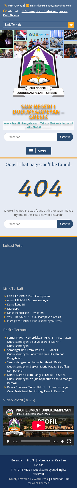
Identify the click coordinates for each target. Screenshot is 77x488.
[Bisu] (63, 441)
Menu (42, 151)
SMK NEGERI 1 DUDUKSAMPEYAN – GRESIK (39, 111)
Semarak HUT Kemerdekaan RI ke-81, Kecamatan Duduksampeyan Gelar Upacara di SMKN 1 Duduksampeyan (39, 342)
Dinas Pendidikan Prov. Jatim (25, 313)
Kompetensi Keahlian (52, 460)
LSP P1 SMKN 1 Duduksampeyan (28, 296)
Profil (30, 460)
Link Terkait (13, 24)
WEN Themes (40, 483)
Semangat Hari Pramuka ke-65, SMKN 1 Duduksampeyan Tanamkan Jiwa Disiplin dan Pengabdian (35, 354)
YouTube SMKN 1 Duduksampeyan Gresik (34, 317)
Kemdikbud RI (16, 304)
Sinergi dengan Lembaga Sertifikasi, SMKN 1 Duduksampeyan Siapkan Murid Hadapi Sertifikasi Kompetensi (38, 366)
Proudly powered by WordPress (28, 479)
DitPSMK (13, 308)
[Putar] (8, 441)
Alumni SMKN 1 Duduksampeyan (28, 300)
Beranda (16, 460)
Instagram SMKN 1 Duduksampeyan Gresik (34, 321)
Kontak (38, 464)
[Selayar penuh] (69, 441)
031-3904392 (16, 5)
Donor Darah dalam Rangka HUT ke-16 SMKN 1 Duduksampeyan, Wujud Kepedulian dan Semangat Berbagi (39, 379)
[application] (38, 425)
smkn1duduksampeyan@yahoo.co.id (50, 5)
